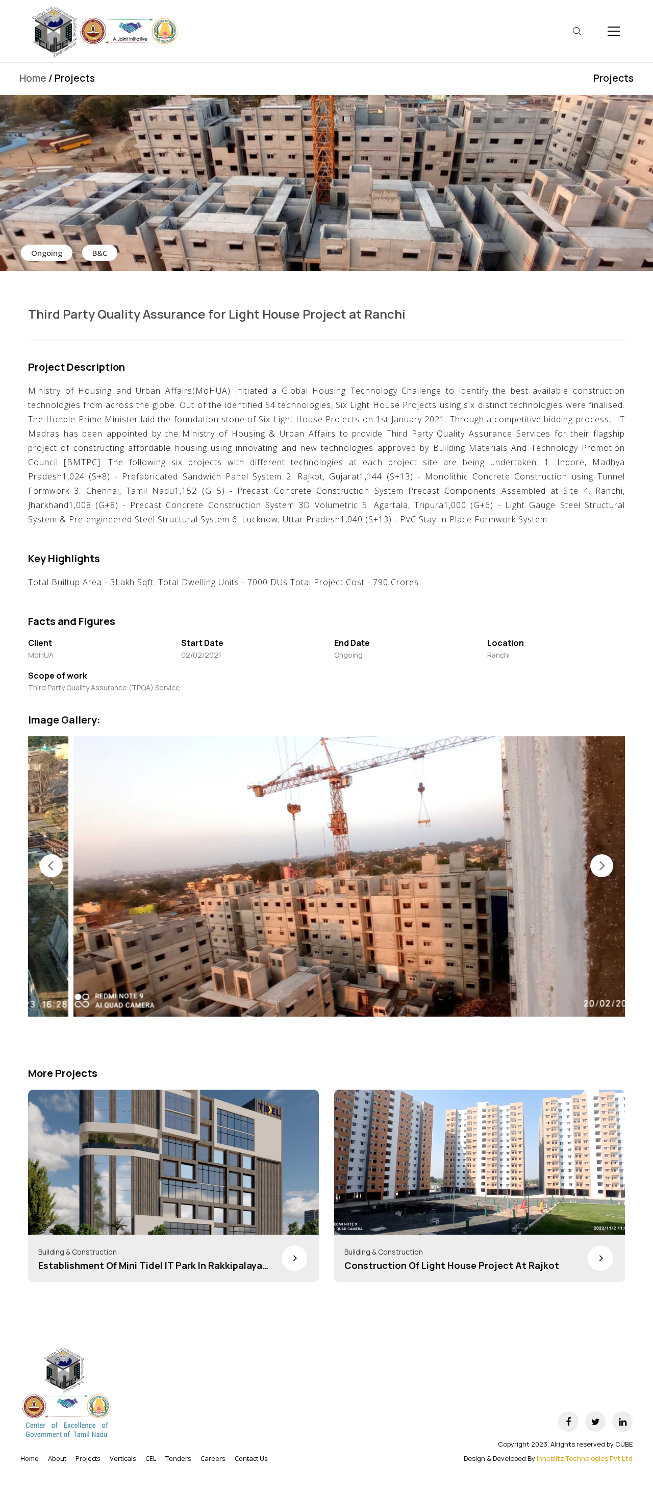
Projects (613, 78)
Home (32, 78)
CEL (150, 1458)
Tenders (178, 1458)
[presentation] (51, 865)
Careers (212, 1458)
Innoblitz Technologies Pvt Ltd (585, 1458)
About (57, 1458)
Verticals (123, 1458)
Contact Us (251, 1458)
